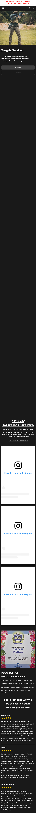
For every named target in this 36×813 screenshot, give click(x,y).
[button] (3, 8)
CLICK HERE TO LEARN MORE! (18, 440)
